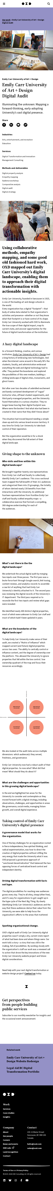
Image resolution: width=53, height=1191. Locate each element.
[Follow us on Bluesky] (10, 1180)
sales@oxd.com (34, 1148)
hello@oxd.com (34, 1144)
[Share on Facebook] (4, 125)
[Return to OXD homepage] (26, 1094)
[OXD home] (26, 3)
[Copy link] (25, 125)
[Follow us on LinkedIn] (4, 1180)
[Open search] (48, 3)
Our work (6, 20)
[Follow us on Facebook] (21, 1180)
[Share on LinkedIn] (11, 125)
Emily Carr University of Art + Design (29, 354)
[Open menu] (4, 3)
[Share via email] (18, 125)
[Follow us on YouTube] (27, 1180)
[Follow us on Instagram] (15, 1180)
